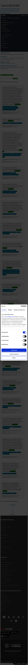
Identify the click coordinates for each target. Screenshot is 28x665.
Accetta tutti (14, 350)
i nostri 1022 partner (9, 316)
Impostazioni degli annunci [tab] (20, 309)
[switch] (25, 336)
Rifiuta (14, 357)
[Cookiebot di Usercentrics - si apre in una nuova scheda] (21, 306)
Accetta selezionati (14, 354)
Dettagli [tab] (10, 309)
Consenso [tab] (3, 309)
